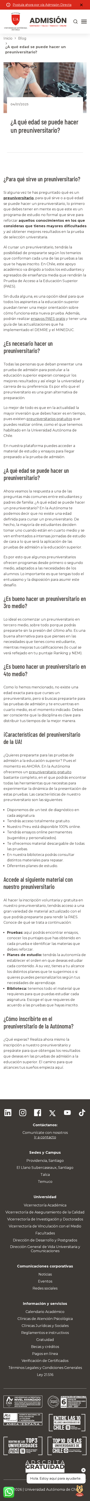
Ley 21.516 (45, 1375)
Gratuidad (45, 1340)
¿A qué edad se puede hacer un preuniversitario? (35, 49)
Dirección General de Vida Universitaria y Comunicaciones (45, 1249)
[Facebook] (37, 1113)
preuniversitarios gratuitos (49, 419)
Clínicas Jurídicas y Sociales (45, 1326)
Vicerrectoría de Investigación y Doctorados (45, 1219)
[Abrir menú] (84, 22)
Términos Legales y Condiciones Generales (45, 1368)
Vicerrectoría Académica (45, 1205)
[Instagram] (22, 1113)
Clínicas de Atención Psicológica (45, 1319)
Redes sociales (45, 1288)
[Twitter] (52, 1113)
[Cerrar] (81, 4)
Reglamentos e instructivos (45, 1333)
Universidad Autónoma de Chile (52, 1489)
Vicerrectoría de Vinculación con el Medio (45, 1226)
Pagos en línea (45, 1354)
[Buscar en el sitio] (75, 21)
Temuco (45, 1182)
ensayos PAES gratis (48, 319)
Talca (45, 1175)
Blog (22, 38)
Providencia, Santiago (45, 1161)
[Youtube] (67, 1113)
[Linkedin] (7, 1113)
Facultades (45, 1233)
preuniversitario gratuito (50, 772)
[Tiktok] (82, 1113)
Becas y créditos (45, 1347)
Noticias (45, 1274)
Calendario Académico (45, 1312)
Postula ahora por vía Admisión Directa (42, 5)
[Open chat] (80, 1491)
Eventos (45, 1281)
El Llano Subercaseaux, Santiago (45, 1168)
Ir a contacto (45, 1137)
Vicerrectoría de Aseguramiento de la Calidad (45, 1212)
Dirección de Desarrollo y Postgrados (45, 1240)
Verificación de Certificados (45, 1361)
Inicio (7, 38)
